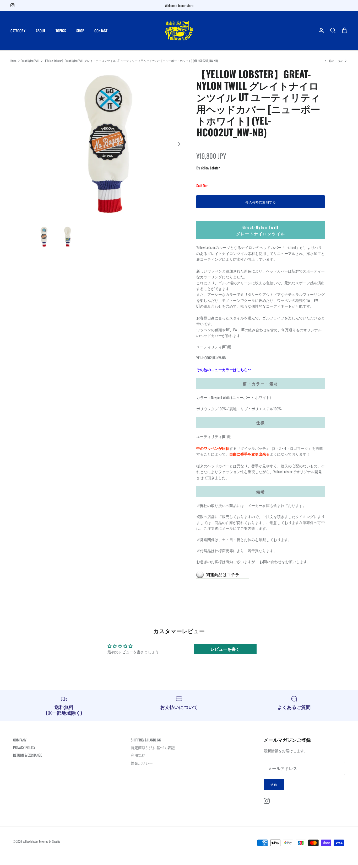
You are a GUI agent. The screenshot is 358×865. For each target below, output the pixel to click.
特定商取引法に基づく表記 (153, 747)
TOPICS (61, 30)
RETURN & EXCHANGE (27, 755)
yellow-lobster (30, 841)
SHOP (80, 30)
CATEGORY (17, 30)
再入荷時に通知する (260, 202)
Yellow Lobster (210, 167)
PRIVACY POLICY (24, 747)
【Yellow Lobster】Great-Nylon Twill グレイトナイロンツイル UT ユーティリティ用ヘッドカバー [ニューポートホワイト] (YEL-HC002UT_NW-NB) (131, 60)
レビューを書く (225, 649)
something (182, 7)
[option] (109, 144)
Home (13, 60)
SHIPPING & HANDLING (146, 740)
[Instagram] (12, 5)
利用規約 (138, 755)
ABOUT (40, 30)
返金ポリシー (142, 763)
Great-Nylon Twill (30, 60)
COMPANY (19, 740)
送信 (273, 784)
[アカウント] (320, 31)
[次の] (179, 144)
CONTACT (100, 30)
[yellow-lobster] (179, 30)
